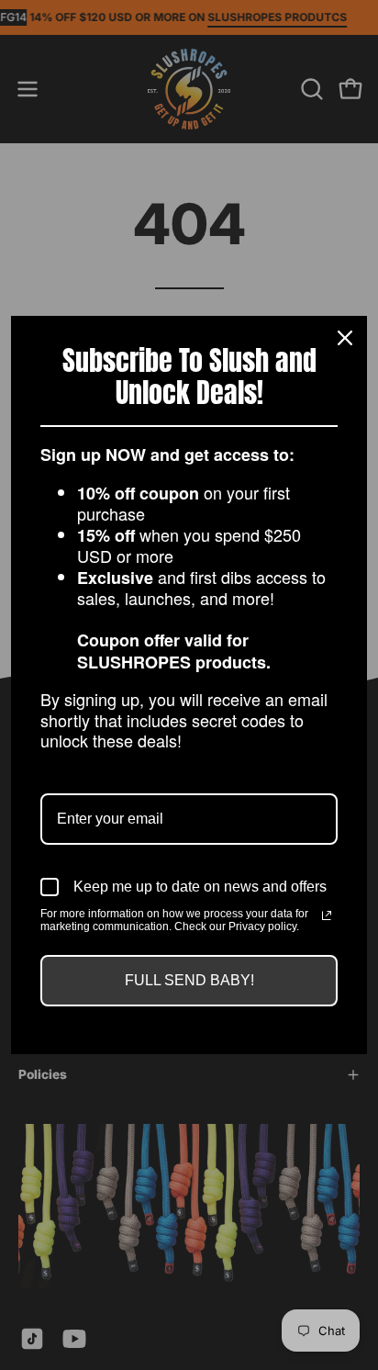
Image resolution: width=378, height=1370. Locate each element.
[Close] (345, 338)
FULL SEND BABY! (189, 980)
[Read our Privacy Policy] (327, 915)
